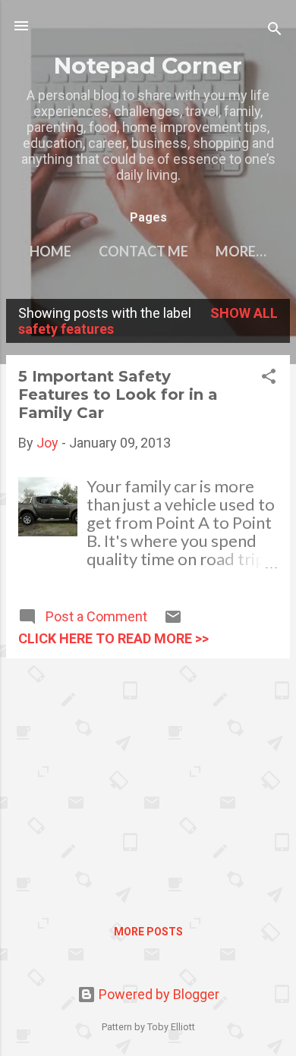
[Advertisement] (148, 777)
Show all (244, 313)
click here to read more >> (113, 638)
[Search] (275, 31)
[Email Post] (173, 621)
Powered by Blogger (157, 994)
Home (50, 251)
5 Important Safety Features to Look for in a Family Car (118, 394)
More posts (148, 932)
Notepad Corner (148, 65)
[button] (269, 378)
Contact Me (143, 251)
